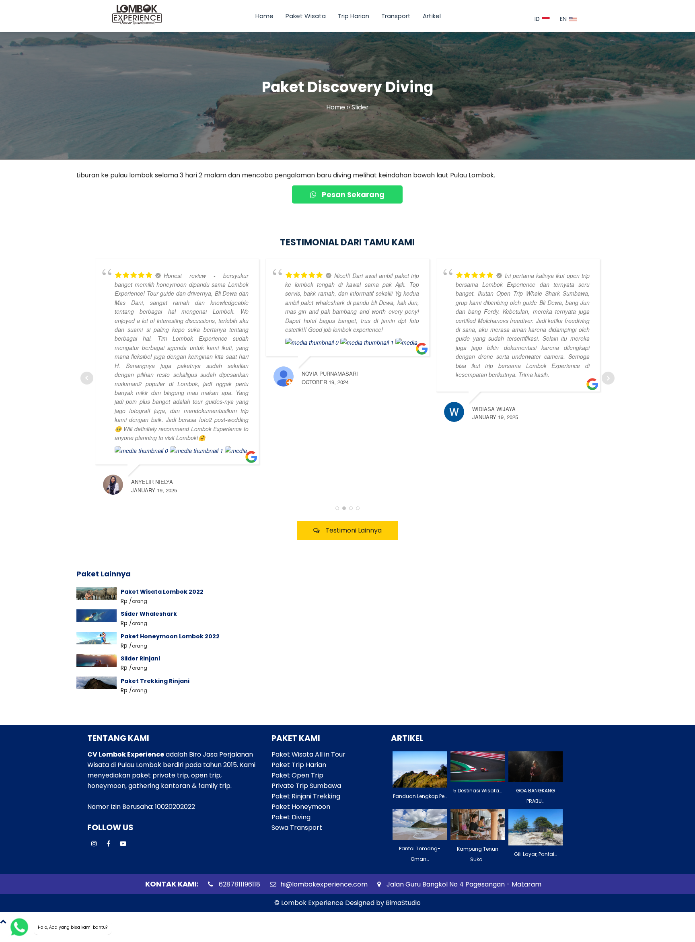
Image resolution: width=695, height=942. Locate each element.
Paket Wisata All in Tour (308, 754)
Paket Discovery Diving (347, 87)
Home (264, 16)
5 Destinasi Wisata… (477, 790)
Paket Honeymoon (300, 806)
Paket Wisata (306, 16)
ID (537, 19)
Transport (396, 16)
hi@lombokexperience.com (324, 884)
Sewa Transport (296, 827)
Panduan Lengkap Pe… (420, 796)
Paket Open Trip (297, 775)
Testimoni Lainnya (353, 530)
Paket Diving (290, 817)
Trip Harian (353, 16)
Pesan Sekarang (352, 194)
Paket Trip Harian (298, 764)
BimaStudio (403, 902)
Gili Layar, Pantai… (535, 854)
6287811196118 (238, 884)
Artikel (432, 16)
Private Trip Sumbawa (306, 785)
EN (563, 19)
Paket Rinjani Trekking (305, 796)
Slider (360, 107)
